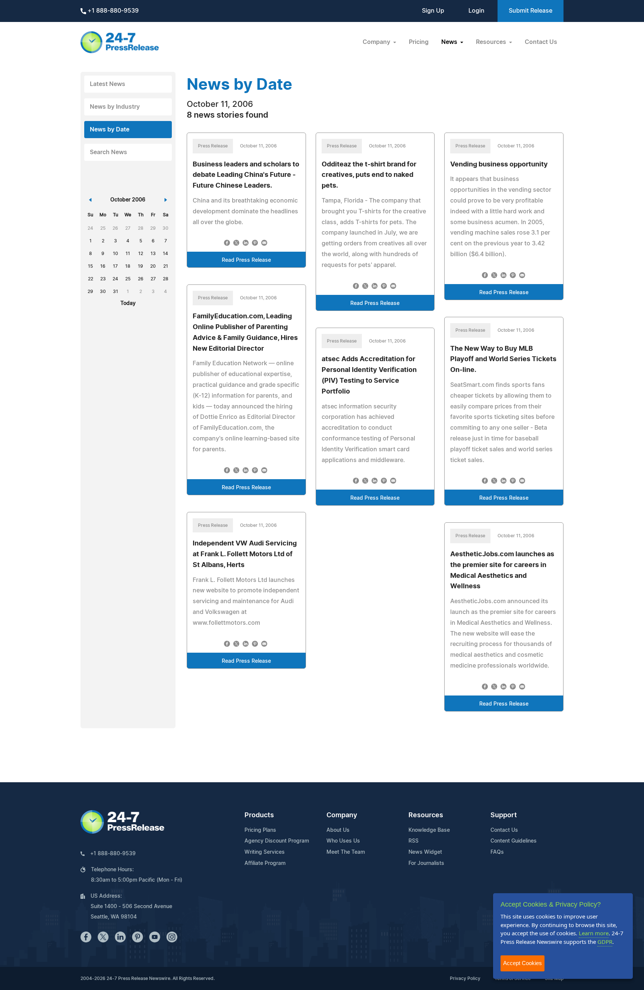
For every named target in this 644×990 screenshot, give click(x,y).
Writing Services (264, 852)
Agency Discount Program (276, 841)
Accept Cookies (522, 963)
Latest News (107, 84)
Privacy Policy (465, 978)
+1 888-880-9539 (112, 11)
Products (259, 815)
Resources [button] (492, 42)
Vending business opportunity (499, 164)
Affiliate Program (264, 863)
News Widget (425, 852)
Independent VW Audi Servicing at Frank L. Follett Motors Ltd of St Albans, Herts (245, 554)
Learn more (594, 933)
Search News (108, 152)
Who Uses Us (343, 841)
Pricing (419, 42)
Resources (425, 815)
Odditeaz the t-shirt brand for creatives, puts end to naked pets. (369, 175)
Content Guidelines (513, 841)
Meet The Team (345, 852)
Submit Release (530, 11)
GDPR (604, 941)
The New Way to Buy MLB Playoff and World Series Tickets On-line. (503, 360)
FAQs (497, 852)
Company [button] (377, 42)
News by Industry (115, 107)
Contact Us (541, 42)
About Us (338, 830)
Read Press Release (246, 260)
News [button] (450, 42)
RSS (413, 841)
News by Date (109, 130)
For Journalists (426, 863)
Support (503, 815)
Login (476, 11)
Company (341, 815)
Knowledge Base (429, 830)
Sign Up (433, 11)
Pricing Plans (260, 830)
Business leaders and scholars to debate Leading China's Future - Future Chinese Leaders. (246, 175)
